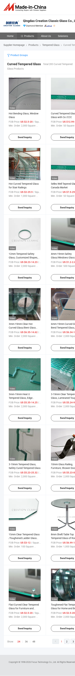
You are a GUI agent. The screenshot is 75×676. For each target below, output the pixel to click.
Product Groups (19, 55)
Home (10, 36)
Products (29, 36)
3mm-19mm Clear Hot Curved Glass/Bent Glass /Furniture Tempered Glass (23, 327)
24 (18, 641)
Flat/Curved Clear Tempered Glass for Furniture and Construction (24, 608)
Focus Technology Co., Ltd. (44, 662)
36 (26, 641)
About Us (46, 36)
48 (33, 641)
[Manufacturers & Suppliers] (25, 7)
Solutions (63, 36)
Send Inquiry (25, 137)
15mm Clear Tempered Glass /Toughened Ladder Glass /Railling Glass (24, 538)
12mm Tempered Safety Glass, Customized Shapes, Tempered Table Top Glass (23, 257)
